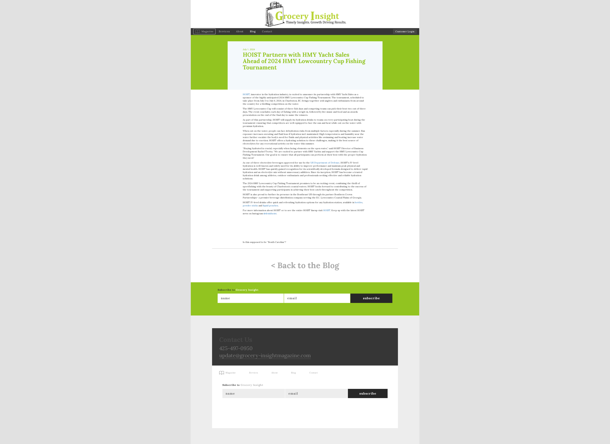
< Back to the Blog (305, 265)
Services (224, 31)
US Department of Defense (324, 162)
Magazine (207, 31)
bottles (359, 202)
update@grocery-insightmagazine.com (265, 355)
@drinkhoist (270, 213)
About (240, 31)
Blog (253, 31)
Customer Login (404, 31)
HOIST (246, 94)
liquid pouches (270, 205)
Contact (267, 31)
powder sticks (250, 205)
